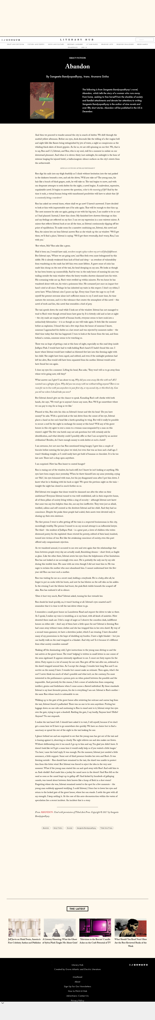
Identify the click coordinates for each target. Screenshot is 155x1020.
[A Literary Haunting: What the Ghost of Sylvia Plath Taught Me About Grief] (60, 934)
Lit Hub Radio (92, 44)
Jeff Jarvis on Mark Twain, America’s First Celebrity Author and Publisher (24, 941)
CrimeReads (73, 47)
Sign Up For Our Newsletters (77, 986)
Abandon (46, 828)
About (77, 981)
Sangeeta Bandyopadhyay (86, 828)
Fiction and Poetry (36, 44)
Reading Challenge (125, 44)
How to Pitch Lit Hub (77, 991)
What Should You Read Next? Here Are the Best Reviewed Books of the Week (131, 943)
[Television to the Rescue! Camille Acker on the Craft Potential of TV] (95, 934)
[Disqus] (77, 860)
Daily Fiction (58, 828)
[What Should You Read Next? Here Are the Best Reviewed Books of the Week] (131, 934)
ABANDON (47, 812)
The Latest (77, 909)
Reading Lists (107, 44)
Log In (84, 47)
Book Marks (142, 44)
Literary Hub (77, 40)
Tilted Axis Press (106, 828)
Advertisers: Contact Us (77, 995)
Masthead (77, 976)
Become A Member (75, 44)
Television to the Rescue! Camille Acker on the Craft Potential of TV (95, 941)
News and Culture (56, 44)
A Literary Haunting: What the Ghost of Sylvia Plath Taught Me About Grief (59, 941)
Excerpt (69, 828)
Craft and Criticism (15, 44)
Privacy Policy (77, 1000)
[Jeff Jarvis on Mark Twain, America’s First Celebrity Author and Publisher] (24, 934)
